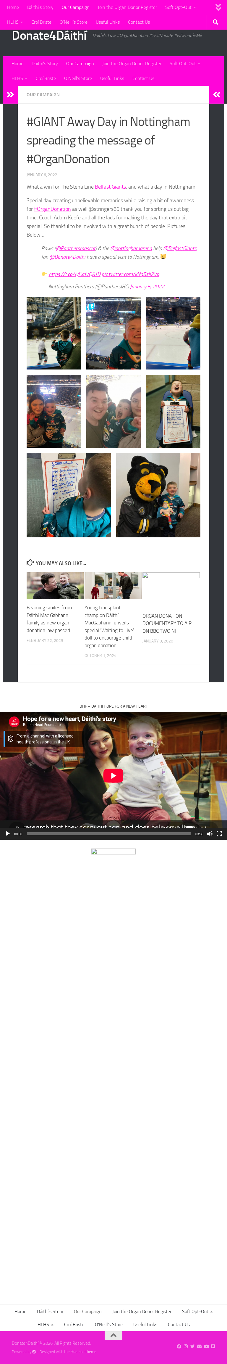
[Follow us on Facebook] (179, 1346)
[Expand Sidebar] (10, 95)
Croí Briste (41, 22)
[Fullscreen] (219, 834)
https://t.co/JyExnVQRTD (74, 274)
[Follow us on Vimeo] (213, 1346)
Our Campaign (76, 7)
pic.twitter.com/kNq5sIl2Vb (130, 274)
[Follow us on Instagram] (186, 1346)
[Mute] (210, 834)
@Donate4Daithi (67, 257)
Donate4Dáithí (49, 35)
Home (13, 7)
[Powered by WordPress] (34, 1352)
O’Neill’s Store (73, 22)
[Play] (8, 834)
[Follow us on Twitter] (192, 1346)
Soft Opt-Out (178, 7)
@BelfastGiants (180, 248)
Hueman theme (83, 1351)
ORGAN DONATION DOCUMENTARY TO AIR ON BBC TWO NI (167, 623)
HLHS (13, 22)
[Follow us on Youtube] (206, 1346)
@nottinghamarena (131, 248)
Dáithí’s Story (40, 7)
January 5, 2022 (147, 286)
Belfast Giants (110, 187)
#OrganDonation (52, 209)
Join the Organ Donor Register (127, 7)
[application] (113, 776)
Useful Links (108, 22)
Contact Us (139, 22)
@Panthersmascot (75, 248)
